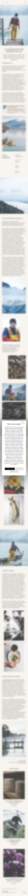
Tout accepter (10, 468)
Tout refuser (19, 468)
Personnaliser (14, 471)
